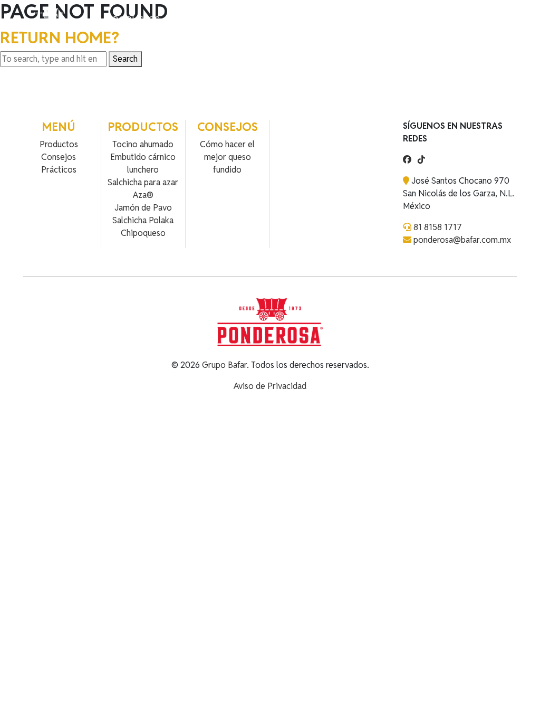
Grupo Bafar (224, 365)
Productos (134, 19)
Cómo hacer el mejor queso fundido (227, 157)
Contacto (231, 19)
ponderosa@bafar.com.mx (462, 239)
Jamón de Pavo (143, 207)
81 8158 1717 (437, 227)
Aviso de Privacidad (270, 386)
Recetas (183, 19)
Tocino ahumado (142, 144)
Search (125, 58)
